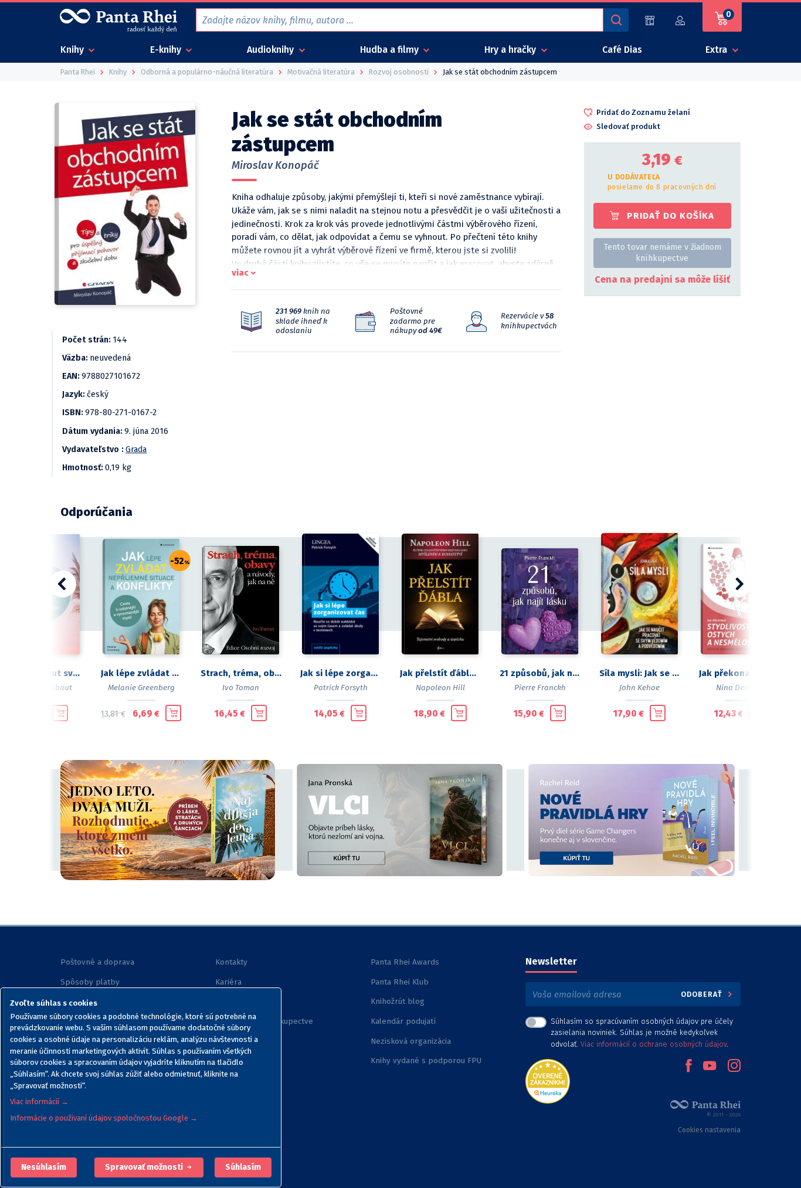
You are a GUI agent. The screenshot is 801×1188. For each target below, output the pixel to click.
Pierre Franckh (540, 688)
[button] (44, 1167)
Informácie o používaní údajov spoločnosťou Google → (104, 1118)
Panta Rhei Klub (400, 982)
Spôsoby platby (90, 982)
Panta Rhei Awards (405, 962)
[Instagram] (734, 1066)
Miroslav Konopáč (275, 165)
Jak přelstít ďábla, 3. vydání (440, 673)
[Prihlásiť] (681, 20)
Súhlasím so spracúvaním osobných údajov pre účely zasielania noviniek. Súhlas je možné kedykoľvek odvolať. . (642, 1032)
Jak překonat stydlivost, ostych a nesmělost (739, 673)
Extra (717, 49)
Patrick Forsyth (341, 688)
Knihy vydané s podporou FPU (426, 1060)
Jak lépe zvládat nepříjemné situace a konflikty (141, 673)
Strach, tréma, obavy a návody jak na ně (241, 673)
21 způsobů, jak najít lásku (540, 673)
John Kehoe (639, 688)
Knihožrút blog (398, 1001)
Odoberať (703, 994)
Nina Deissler (739, 688)
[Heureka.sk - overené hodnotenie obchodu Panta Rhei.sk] (547, 1080)
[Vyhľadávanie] (615, 20)
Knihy (73, 49)
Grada (136, 449)
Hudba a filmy (390, 49)
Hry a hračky (511, 49)
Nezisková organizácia (411, 1041)
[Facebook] (688, 1066)
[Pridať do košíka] (60, 713)
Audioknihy (271, 49)
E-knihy (167, 49)
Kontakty (231, 962)
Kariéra (228, 982)
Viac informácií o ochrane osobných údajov (654, 1044)
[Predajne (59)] (650, 20)
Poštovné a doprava (97, 962)
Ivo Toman (240, 688)
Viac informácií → (39, 1101)
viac (240, 272)
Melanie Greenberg (141, 688)
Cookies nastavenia (709, 1130)
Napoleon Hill (440, 688)
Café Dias (622, 49)
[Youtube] (709, 1066)
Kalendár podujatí (403, 1021)
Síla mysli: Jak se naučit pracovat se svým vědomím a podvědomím (639, 673)
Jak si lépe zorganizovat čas (340, 673)
